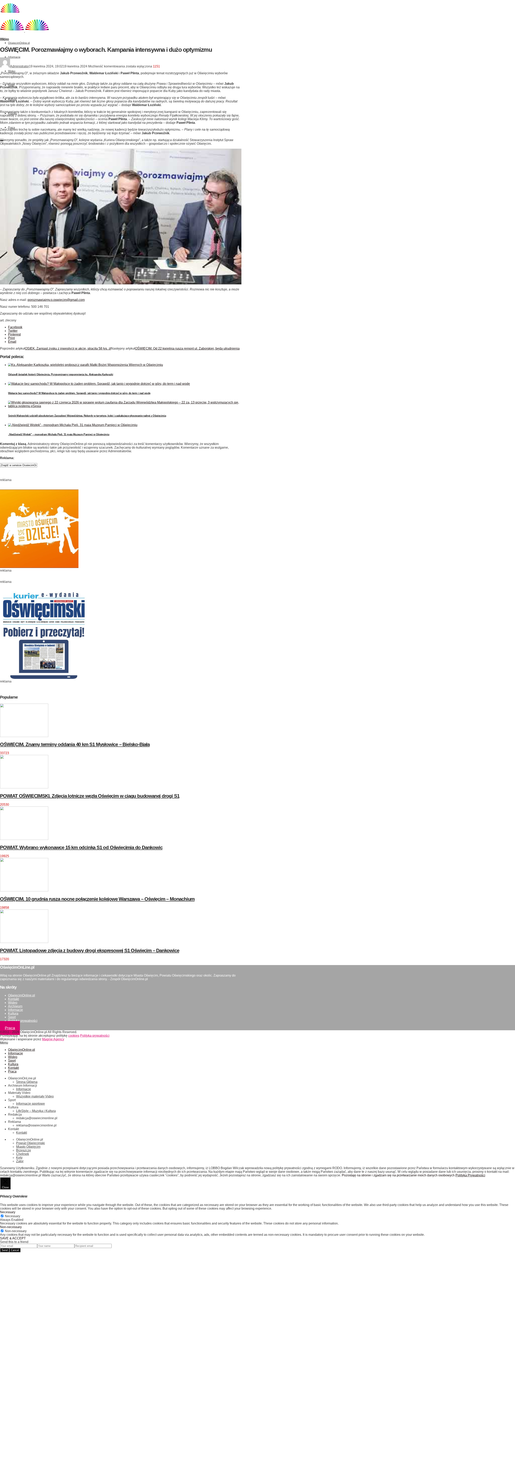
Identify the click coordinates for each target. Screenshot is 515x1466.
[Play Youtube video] (120, 217)
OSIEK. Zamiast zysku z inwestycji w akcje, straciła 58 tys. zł (68, 348)
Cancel (15, 1250)
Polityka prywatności (22, 1020)
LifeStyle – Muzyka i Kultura (36, 1111)
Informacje (14, 57)
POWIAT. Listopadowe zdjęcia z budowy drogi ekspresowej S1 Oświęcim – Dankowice (89, 950)
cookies (73, 1035)
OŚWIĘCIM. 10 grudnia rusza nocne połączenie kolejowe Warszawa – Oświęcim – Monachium (97, 899)
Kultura (13, 1013)
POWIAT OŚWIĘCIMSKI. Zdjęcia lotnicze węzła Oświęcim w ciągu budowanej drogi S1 (89, 796)
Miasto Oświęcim (28, 1146)
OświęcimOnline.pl (19, 42)
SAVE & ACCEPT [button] (13, 1238)
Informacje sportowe (30, 1103)
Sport (12, 1017)
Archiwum (15, 1006)
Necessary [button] (7, 1212)
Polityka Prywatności (470, 1175)
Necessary (12, 1216)
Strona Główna (26, 1082)
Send (5, 1250)
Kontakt (13, 999)
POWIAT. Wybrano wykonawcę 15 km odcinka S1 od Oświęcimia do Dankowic (81, 847)
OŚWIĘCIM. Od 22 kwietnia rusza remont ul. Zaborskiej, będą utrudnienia (187, 348)
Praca (11, 127)
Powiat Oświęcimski (30, 1143)
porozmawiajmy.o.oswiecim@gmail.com (56, 299)
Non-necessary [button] (11, 1227)
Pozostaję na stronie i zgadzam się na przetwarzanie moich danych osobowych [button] (398, 1175)
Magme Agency (53, 1039)
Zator (20, 1161)
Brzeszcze (23, 1150)
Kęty (19, 1157)
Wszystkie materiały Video (35, 1096)
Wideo (11, 71)
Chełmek (22, 1154)
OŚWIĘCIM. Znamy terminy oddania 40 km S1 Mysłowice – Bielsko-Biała (75, 744)
